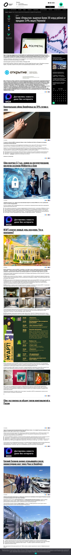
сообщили (12, 153)
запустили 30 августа (19, 499)
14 (61, 96)
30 (65, 100)
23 (65, 98)
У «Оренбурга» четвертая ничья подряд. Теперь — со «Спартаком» (59, 76)
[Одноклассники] (8, 28)
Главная (6, 12)
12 (57, 96)
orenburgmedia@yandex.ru (23, 4)
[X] (48, 91)
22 (63, 98)
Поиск (50, 6)
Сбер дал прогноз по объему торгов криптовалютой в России (27, 402)
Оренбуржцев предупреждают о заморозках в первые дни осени (58, 73)
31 (53, 102)
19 (57, 98)
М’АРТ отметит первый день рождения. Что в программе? (23, 231)
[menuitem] (6, 10)
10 (53, 96)
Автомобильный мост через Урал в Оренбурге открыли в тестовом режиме (59, 83)
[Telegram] (9, 29)
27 (59, 100)
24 (53, 100)
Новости (10, 12)
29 (63, 100)
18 (55, 98)
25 (55, 100)
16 (65, 96)
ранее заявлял (21, 503)
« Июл (54, 88)
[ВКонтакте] (8, 26)
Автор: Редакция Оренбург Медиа (9, 38)
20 (59, 98)
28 (61, 100)
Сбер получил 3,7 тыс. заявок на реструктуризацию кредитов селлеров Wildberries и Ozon (26, 164)
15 (63, 96)
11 (55, 96)
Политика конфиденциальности (55, 551)
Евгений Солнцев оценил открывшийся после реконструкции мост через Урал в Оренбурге (24, 462)
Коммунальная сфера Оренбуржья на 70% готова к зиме (26, 108)
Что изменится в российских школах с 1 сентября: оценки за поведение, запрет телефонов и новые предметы (59, 79)
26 (57, 100)
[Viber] (49, 91)
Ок (35, 553)
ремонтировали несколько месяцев (32, 499)
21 (61, 98)
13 (59, 96)
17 (53, 98)
